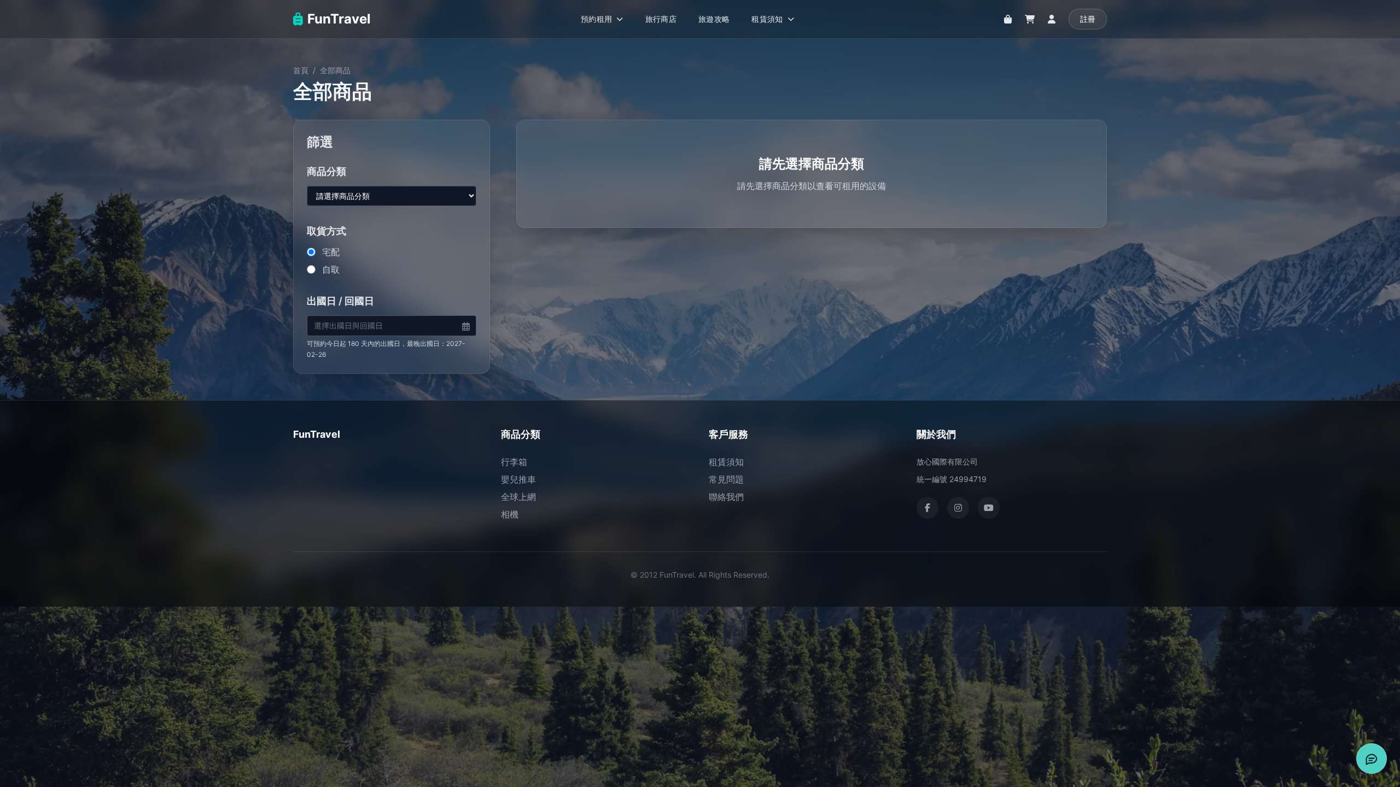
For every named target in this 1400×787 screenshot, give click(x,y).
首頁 (300, 70)
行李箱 (514, 461)
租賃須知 (726, 461)
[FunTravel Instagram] (958, 508)
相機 (509, 514)
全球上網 (518, 496)
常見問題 (726, 479)
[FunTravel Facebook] (927, 508)
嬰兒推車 (518, 479)
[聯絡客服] (1371, 758)
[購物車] (1030, 19)
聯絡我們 (726, 496)
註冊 (1087, 19)
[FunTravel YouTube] (989, 508)
